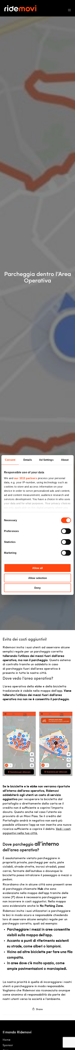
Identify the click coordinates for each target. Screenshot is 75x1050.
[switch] (66, 531)
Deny (37, 587)
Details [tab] (27, 459)
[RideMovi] (22, 8)
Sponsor (8, 1045)
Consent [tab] (10, 459)
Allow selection (37, 577)
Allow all (37, 568)
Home (6, 1040)
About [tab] (65, 459)
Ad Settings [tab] (46, 459)
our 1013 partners (25, 478)
